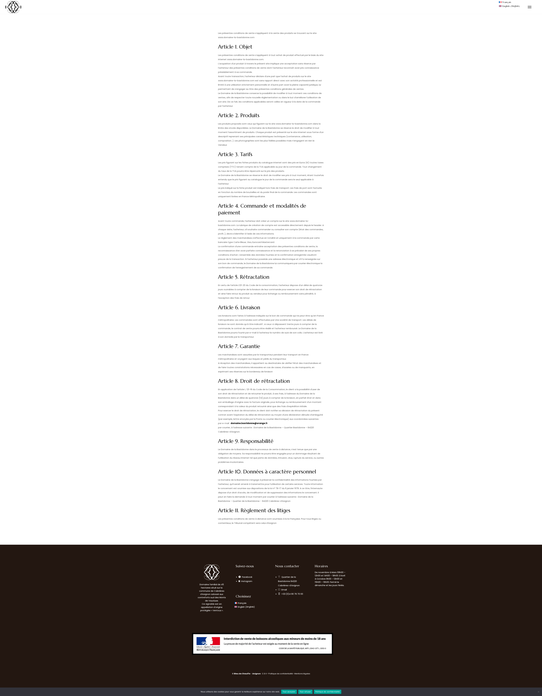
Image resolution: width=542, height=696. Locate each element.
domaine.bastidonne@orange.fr (249, 423)
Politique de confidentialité (280, 673)
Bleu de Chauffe (242, 673)
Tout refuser (305, 691)
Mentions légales (302, 673)
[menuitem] (509, 2)
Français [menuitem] (506, 2)
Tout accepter (289, 691)
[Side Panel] (529, 7)
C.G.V (264, 673)
